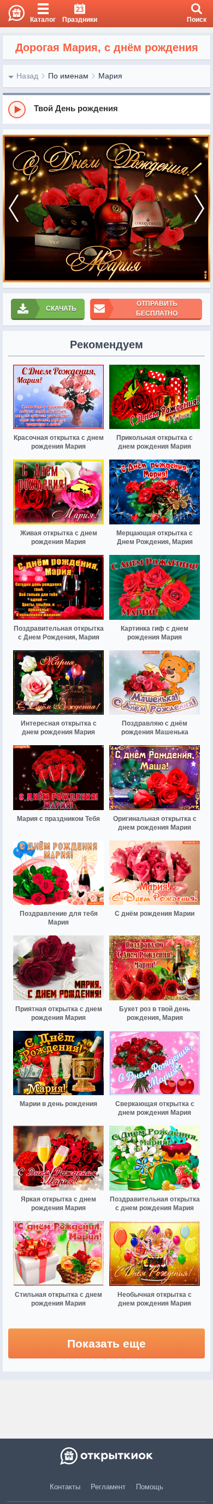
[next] (199, 208)
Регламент (108, 1487)
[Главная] (12, 14)
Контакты (65, 1487)
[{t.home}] (106, 1456)
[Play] (17, 109)
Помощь (149, 1487)
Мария (110, 75)
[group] (106, 109)
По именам (68, 75)
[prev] (13, 208)
